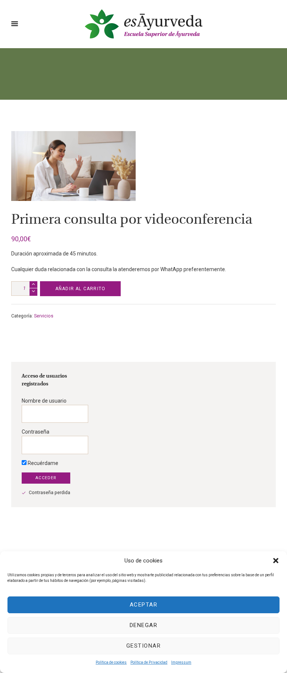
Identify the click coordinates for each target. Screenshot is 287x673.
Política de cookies (111, 662)
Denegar (144, 625)
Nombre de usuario (44, 401)
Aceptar (144, 604)
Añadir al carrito (80, 288)
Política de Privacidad (148, 662)
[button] (276, 560)
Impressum (181, 662)
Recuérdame (42, 463)
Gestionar (143, 645)
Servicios (43, 316)
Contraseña (35, 432)
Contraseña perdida (49, 492)
